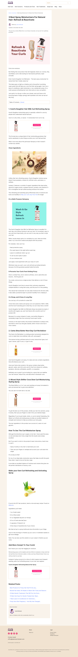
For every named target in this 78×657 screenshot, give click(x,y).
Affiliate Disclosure (54, 635)
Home (10, 12)
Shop (60, 6)
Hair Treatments (41, 6)
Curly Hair (14, 12)
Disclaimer (52, 633)
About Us (31, 632)
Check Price (37, 125)
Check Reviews (37, 571)
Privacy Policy (53, 632)
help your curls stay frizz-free (29, 194)
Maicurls (11, 505)
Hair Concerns (19, 6)
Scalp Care (50, 6)
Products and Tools (29, 6)
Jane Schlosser (20, 24)
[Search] (68, 3)
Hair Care (10, 6)
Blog (56, 6)
